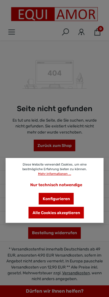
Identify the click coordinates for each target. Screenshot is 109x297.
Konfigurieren (56, 198)
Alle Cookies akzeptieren (56, 212)
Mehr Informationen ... (54, 174)
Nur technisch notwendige (56, 184)
